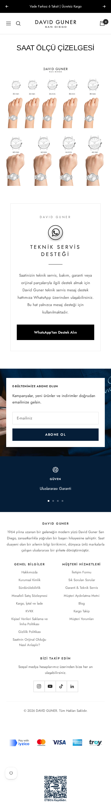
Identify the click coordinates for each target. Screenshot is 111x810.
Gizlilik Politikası (29, 631)
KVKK (29, 611)
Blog (81, 603)
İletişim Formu (81, 572)
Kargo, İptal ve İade (29, 603)
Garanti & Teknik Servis (81, 587)
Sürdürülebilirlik (30, 587)
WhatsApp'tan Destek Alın (55, 332)
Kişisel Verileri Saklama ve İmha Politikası (29, 621)
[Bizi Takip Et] (39, 686)
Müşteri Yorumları (81, 618)
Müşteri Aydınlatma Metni (81, 595)
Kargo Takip (82, 611)
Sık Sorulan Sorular (81, 579)
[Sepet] (102, 23)
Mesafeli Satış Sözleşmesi (29, 595)
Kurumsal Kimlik (30, 579)
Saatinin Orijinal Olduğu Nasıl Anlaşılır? (29, 642)
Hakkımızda (29, 572)
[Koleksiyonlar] (18, 23)
